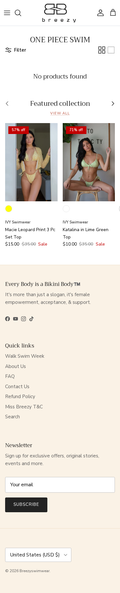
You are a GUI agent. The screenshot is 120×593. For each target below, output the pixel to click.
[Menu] (7, 13)
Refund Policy (20, 396)
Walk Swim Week (24, 356)
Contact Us (17, 386)
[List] (111, 50)
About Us (15, 366)
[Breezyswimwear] (60, 12)
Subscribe (26, 504)
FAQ (10, 376)
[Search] (21, 13)
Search (12, 416)
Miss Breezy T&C (24, 407)
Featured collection (60, 103)
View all (59, 113)
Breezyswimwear (35, 570)
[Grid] (102, 50)
